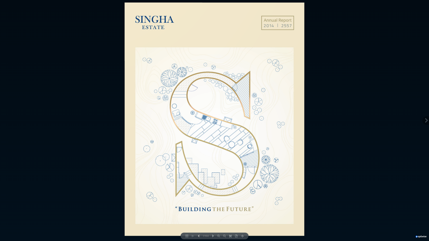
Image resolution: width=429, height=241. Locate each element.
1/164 (206, 236)
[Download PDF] (236, 236)
